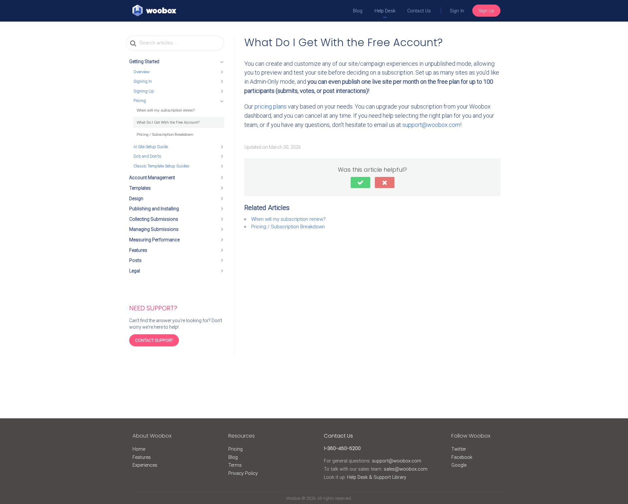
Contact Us (419, 11)
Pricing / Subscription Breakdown (165, 134)
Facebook (461, 457)
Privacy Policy (243, 473)
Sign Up (486, 10)
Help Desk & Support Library (376, 477)
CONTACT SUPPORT (154, 340)
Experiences (144, 465)
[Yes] (360, 182)
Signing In (142, 81)
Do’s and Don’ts (147, 156)
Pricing (139, 100)
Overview (141, 71)
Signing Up (143, 91)
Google (458, 465)
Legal (134, 270)
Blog (358, 11)
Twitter (458, 449)
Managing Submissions (154, 229)
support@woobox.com (431, 124)
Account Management (152, 177)
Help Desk (385, 11)
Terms (235, 465)
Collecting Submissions (153, 219)
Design (136, 198)
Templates (140, 188)
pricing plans (270, 106)
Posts (135, 260)
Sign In (457, 11)
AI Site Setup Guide (150, 146)
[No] (384, 182)
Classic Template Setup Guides (161, 166)
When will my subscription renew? (166, 110)
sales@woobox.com (405, 469)
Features (138, 250)
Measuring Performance (154, 239)
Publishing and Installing (154, 208)
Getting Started (144, 61)
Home (138, 449)
